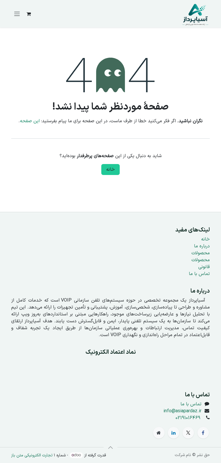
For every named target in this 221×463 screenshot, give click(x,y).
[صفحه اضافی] (159, 432)
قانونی (204, 267)
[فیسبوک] (203, 432)
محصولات (200, 253)
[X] (188, 432)
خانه (110, 169)
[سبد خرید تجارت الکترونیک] (28, 14)
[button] (110, 447)
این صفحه (30, 121)
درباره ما (202, 246)
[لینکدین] (173, 432)
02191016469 (188, 418)
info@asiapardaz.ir (182, 411)
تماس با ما (199, 273)
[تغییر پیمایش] (17, 14)
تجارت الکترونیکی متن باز (32, 455)
